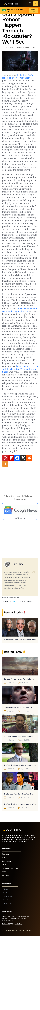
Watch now (33, 9)
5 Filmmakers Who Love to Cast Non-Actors (20, 712)
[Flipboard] (11, 530)
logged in (15, 673)
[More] (5, 536)
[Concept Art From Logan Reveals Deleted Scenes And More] (20, 738)
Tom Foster (9, 47)
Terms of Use (8, 970)
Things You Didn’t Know (10, 942)
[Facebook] (17, 530)
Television (5, 928)
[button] (35, 4)
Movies (4, 932)
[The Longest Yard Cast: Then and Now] (20, 853)
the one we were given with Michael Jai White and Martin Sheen (19, 426)
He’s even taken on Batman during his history (19, 354)
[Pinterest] (5, 530)
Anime (4, 939)
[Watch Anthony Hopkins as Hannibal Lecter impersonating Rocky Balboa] (20, 767)
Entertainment (7, 935)
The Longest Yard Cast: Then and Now (18, 866)
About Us (6, 974)
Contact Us (7, 977)
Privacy (5, 963)
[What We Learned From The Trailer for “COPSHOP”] (20, 795)
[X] (23, 530)
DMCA (5, 967)
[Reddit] (29, 530)
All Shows (5, 949)
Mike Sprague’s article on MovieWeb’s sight (19, 76)
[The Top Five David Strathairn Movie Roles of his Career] (20, 824)
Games (4, 946)
